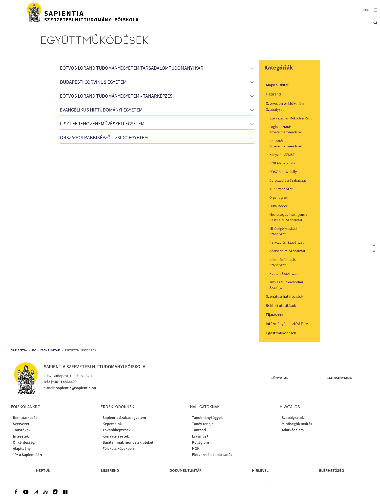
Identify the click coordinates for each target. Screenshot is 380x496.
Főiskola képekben (118, 448)
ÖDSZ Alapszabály (283, 172)
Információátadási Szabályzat (282, 262)
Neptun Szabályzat (283, 273)
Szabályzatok (293, 418)
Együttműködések (281, 333)
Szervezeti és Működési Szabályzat (285, 106)
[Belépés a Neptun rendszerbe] (45, 491)
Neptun (43, 470)
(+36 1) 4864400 (64, 382)
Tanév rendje (203, 424)
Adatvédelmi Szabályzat (287, 251)
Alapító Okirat (277, 85)
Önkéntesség (24, 442)
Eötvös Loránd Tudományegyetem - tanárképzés (116, 96)
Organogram (278, 197)
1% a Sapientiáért (27, 455)
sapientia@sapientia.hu (76, 388)
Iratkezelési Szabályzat (286, 242)
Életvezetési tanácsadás (212, 455)
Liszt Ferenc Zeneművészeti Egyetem (102, 124)
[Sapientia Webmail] (65, 491)
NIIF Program (308, 486)
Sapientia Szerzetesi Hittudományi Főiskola (94, 367)
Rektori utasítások (281, 305)
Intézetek (21, 436)
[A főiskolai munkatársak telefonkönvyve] (55, 491)
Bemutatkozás (25, 418)
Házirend (273, 94)
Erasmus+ (200, 436)
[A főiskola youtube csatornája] (26, 491)
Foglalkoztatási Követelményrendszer (285, 129)
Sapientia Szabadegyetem (124, 418)
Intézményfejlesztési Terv (287, 323)
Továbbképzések (117, 430)
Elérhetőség (331, 470)
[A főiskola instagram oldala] (36, 491)
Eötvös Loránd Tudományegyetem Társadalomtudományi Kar (131, 68)
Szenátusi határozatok (284, 296)
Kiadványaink (339, 378)
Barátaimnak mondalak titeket (128, 442)
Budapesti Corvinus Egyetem (93, 82)
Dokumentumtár (46, 350)
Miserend (110, 470)
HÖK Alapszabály (282, 163)
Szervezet (21, 424)
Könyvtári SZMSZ (282, 155)
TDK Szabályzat (281, 189)
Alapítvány (22, 448)
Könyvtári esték (116, 436)
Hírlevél (260, 470)
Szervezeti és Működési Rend (291, 118)
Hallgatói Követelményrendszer (285, 144)
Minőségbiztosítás (297, 424)
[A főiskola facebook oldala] (16, 491)
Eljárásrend (275, 314)
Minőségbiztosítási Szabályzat (283, 231)
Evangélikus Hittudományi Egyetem (101, 110)
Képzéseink (112, 424)
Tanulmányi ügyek (207, 418)
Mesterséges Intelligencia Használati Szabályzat (288, 217)
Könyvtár (280, 378)
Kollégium (200, 442)
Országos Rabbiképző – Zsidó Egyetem (104, 138)
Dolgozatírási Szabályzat (287, 180)
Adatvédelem (293, 430)
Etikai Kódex (278, 206)
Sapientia (19, 350)
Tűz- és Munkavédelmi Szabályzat (286, 285)
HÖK (196, 448)
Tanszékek (21, 430)
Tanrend (199, 430)
